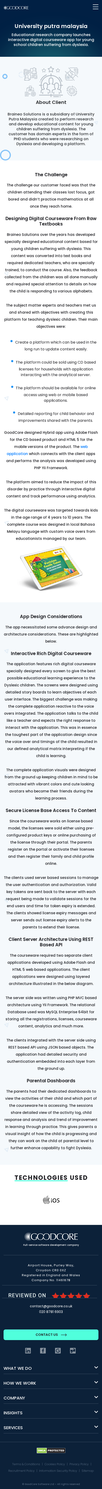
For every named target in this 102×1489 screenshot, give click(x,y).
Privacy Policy (79, 1464)
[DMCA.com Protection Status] (51, 1450)
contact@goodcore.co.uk (51, 1306)
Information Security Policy (58, 1471)
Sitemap (88, 1471)
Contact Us (47, 1334)
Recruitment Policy (21, 1471)
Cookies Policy (55, 1464)
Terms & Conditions (26, 1464)
